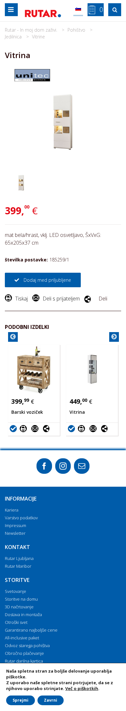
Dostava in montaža (23, 614)
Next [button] (114, 337)
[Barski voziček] (34, 369)
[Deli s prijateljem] (36, 428)
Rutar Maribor (18, 566)
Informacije (21, 498)
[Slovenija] (78, 9)
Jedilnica (14, 37)
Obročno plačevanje (24, 653)
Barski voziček (27, 412)
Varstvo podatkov (21, 518)
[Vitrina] (92, 369)
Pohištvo (77, 30)
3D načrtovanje (19, 607)
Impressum (15, 525)
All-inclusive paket (22, 638)
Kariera (11, 510)
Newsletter (15, 533)
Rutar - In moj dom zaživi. (31, 30)
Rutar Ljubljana (19, 558)
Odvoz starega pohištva (27, 645)
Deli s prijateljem (61, 298)
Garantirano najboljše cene (31, 630)
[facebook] (44, 466)
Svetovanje (15, 591)
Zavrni (50, 700)
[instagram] (63, 466)
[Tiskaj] (25, 428)
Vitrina (77, 412)
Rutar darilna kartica (24, 661)
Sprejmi (20, 700)
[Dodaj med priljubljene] (14, 428)
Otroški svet (16, 622)
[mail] (81, 466)
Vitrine (38, 37)
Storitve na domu (21, 599)
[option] (34, 390)
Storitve (17, 580)
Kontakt (17, 547)
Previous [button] (13, 337)
